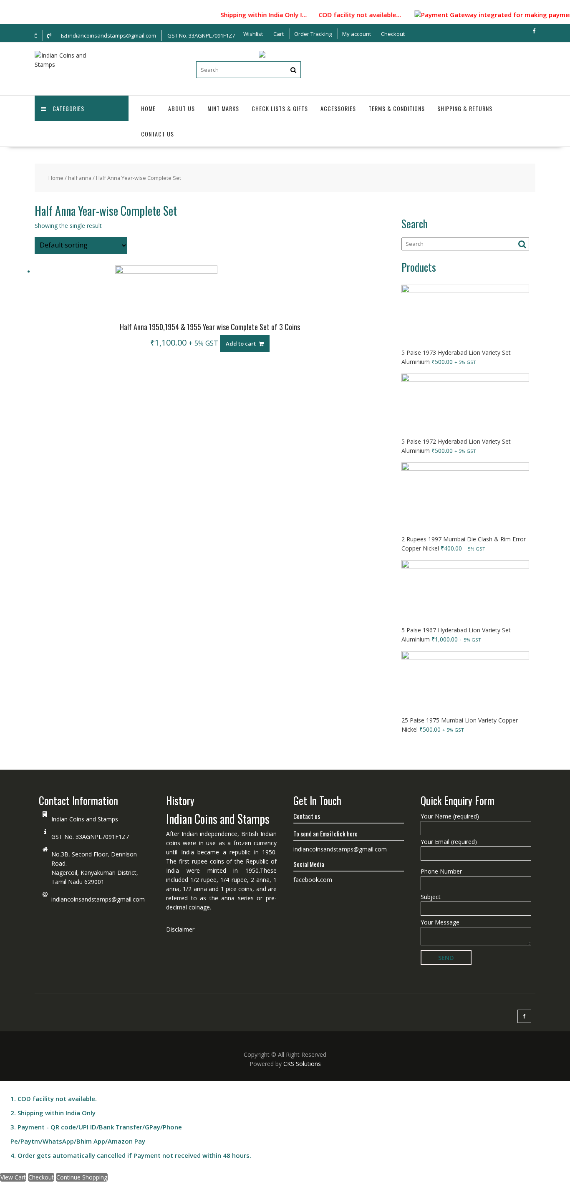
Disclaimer (180, 929)
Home (148, 108)
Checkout (393, 34)
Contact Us (157, 133)
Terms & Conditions (396, 108)
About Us (181, 108)
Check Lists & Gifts (280, 108)
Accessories (338, 108)
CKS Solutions (302, 1064)
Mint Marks (223, 108)
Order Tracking (313, 34)
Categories (68, 108)
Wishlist (253, 34)
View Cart (13, 1177)
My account (356, 34)
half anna (79, 178)
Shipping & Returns (464, 108)
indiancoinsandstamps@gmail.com (98, 899)
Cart (278, 34)
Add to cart (241, 343)
